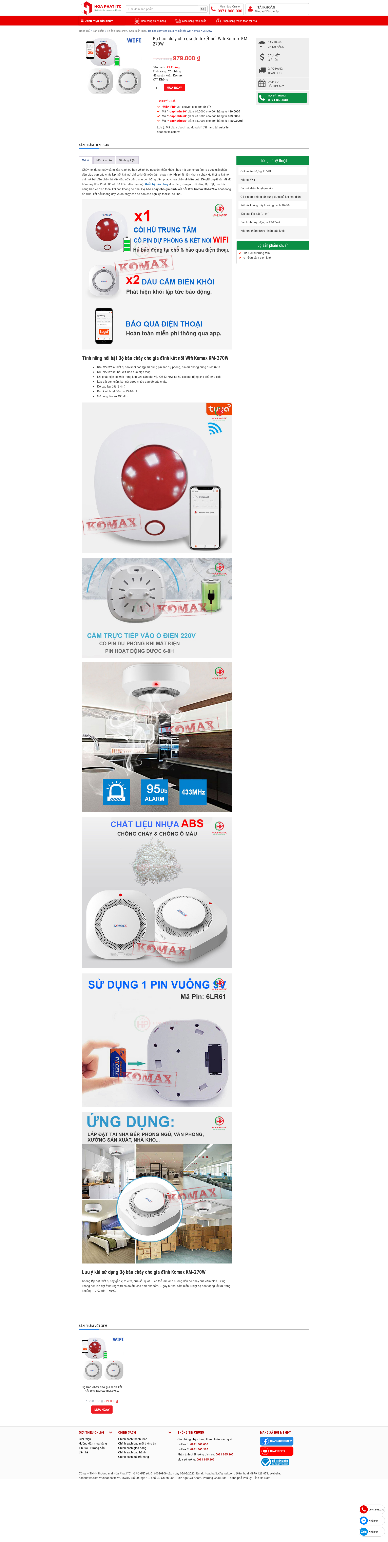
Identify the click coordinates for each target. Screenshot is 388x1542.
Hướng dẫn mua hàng (93, 1443)
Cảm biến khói (137, 31)
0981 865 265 (199, 1449)
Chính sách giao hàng (132, 1448)
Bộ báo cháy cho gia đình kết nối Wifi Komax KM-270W (102, 1389)
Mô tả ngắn (104, 160)
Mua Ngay (174, 88)
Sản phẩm (98, 31)
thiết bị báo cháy (156, 184)
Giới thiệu (85, 1439)
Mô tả (86, 160)
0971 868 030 (199, 1444)
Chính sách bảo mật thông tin (137, 1443)
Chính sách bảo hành (132, 1452)
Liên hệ (83, 1452)
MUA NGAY (102, 1409)
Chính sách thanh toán (132, 1439)
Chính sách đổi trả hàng (133, 1457)
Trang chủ (84, 31)
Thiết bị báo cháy (117, 31)
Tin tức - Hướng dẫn (92, 1448)
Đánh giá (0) (127, 160)
